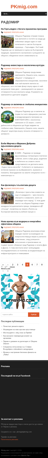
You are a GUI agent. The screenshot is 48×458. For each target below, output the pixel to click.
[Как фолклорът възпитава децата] (7, 197)
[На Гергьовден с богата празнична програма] (7, 41)
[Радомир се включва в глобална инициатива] (7, 117)
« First (3, 265)
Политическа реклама (9, 439)
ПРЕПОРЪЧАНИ (18, 32)
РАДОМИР (7, 32)
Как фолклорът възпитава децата (18, 185)
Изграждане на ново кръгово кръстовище (19, 329)
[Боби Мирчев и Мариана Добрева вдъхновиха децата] (7, 158)
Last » (8, 269)
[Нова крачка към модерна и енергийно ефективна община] (7, 236)
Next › (3, 269)
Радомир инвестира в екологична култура (22, 65)
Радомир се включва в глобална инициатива (24, 104)
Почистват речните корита (13, 326)
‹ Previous (8, 265)
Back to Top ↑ (26, 455)
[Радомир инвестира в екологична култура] (7, 77)
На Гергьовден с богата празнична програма (24, 29)
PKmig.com (24, 6)
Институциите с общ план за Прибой (17, 333)
